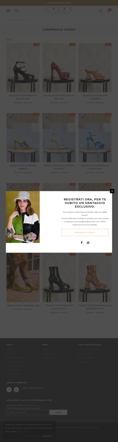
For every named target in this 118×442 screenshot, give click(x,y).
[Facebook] (81, 242)
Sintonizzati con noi (85, 232)
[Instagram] (88, 242)
